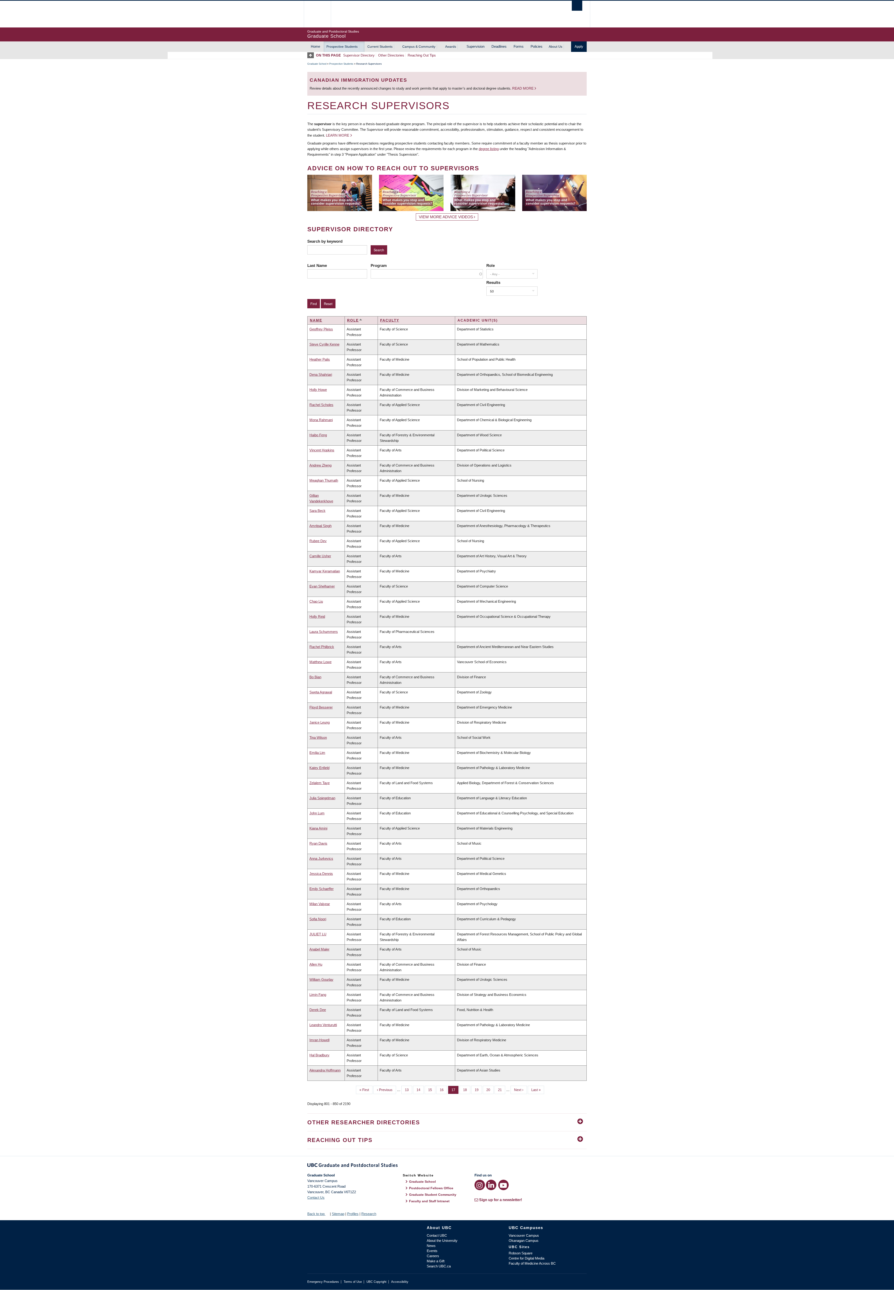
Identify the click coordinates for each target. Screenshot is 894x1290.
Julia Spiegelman (322, 798)
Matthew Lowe (320, 662)
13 (408, 1090)
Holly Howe (318, 390)
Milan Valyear (319, 904)
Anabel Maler (319, 949)
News (431, 1246)
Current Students (380, 46)
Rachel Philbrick (321, 647)
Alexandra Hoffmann (325, 1070)
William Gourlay (321, 979)
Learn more (337, 135)
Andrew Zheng (320, 465)
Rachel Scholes (321, 405)
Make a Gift (435, 1261)
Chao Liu (316, 601)
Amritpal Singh (320, 526)
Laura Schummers (323, 632)
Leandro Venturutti (323, 1025)
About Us (555, 46)
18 (466, 1090)
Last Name (317, 265)
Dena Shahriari (320, 374)
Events (432, 1251)
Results (493, 282)
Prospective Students (342, 46)
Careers (433, 1256)
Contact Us (316, 1197)
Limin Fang (317, 995)
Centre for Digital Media (526, 1258)
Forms (519, 46)
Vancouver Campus (524, 1235)
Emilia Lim (317, 753)
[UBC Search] (577, 6)
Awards (450, 46)
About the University (442, 1241)
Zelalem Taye (319, 783)
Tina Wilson (318, 737)
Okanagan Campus (523, 1241)
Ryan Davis (318, 843)
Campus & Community (418, 46)
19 (478, 1090)
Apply (579, 46)
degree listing (489, 149)
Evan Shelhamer (322, 586)
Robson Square (520, 1253)
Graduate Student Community (432, 1194)
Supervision (475, 46)
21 (501, 1090)
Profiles (353, 1214)
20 (490, 1090)
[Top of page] (311, 55)
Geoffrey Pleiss (321, 329)
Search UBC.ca (439, 1266)
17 (455, 1090)
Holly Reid (317, 616)
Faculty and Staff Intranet (429, 1201)
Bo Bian (315, 677)
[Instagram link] (479, 1185)
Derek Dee (317, 1010)
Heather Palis (319, 359)
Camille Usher (320, 556)
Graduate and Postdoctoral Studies (447, 1166)
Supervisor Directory (359, 55)
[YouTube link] (503, 1185)
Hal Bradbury (319, 1055)
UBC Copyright (376, 1281)
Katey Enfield (319, 768)
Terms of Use (353, 1281)
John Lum (317, 813)
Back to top (316, 1214)
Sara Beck (317, 511)
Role (490, 265)
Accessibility (399, 1281)
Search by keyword (324, 241)
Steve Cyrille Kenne (324, 344)
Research (368, 1214)
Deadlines (499, 46)
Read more (523, 88)
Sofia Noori (317, 919)
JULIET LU (317, 934)
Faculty (389, 320)
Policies (536, 46)
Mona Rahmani (321, 420)
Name (316, 320)
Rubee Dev (318, 541)
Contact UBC (437, 1235)
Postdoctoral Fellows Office (431, 1188)
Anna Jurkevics (321, 858)
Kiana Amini (318, 828)
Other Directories (391, 55)
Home (315, 46)
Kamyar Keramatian (324, 571)
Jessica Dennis (321, 874)
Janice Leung (319, 722)
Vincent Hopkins (321, 450)
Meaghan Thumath (323, 480)
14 (420, 1090)
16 (443, 1090)
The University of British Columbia (317, 14)
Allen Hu (315, 964)
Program (379, 265)
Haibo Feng (318, 435)
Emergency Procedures (323, 1281)
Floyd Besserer (321, 707)
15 (431, 1090)
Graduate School (316, 63)
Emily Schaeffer (321, 889)
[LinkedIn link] (491, 1185)
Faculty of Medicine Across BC (532, 1263)
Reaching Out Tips (422, 55)
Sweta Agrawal (320, 692)
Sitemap (338, 1214)
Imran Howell (319, 1040)
